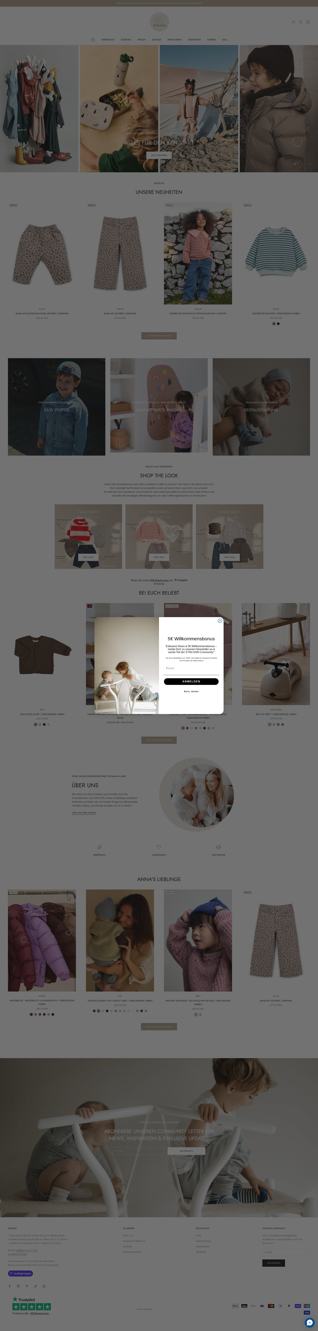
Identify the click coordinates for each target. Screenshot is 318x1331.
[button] (310, 1323)
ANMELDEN (191, 681)
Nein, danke (191, 691)
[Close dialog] (220, 621)
